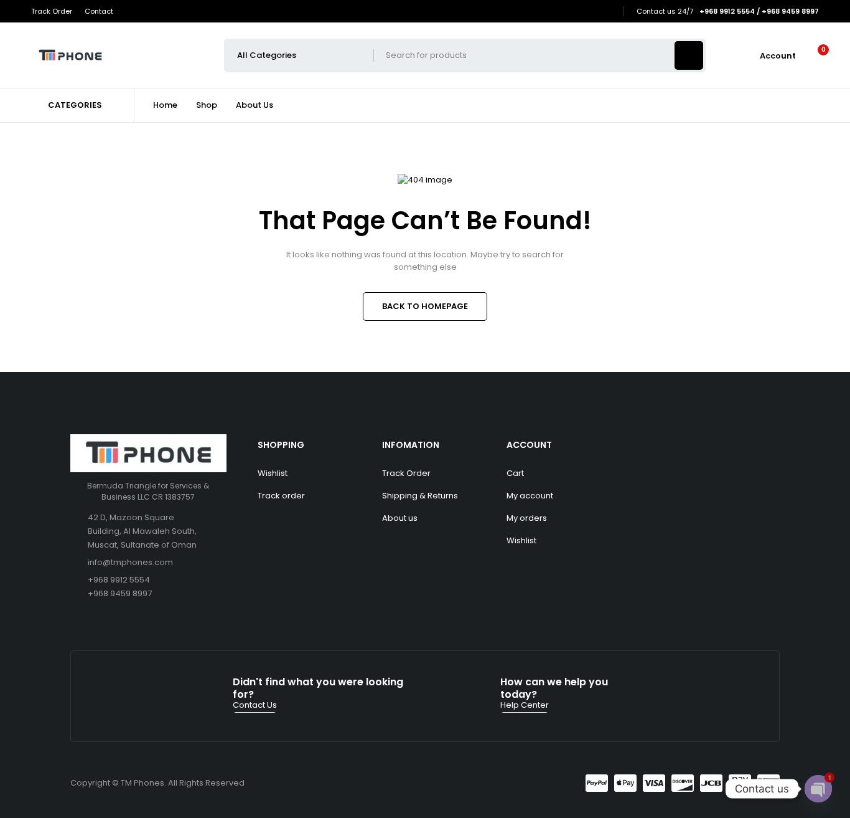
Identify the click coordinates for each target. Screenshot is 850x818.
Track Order (51, 11)
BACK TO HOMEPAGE (425, 306)
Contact (99, 11)
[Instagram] (608, 11)
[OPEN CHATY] (818, 788)
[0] (813, 55)
